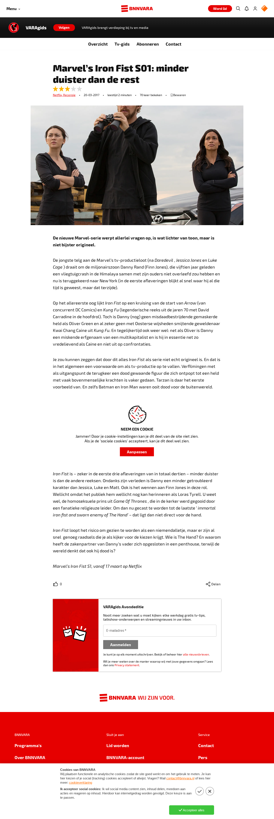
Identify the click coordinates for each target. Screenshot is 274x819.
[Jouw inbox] (246, 8)
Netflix (58, 95)
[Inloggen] (255, 8)
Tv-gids (122, 43)
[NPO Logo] (264, 8)
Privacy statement (127, 665)
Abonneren (148, 43)
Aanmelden (120, 644)
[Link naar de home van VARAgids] (14, 27)
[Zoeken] (238, 8)
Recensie (69, 95)
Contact (173, 43)
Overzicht (98, 43)
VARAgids (36, 27)
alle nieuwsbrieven (196, 654)
